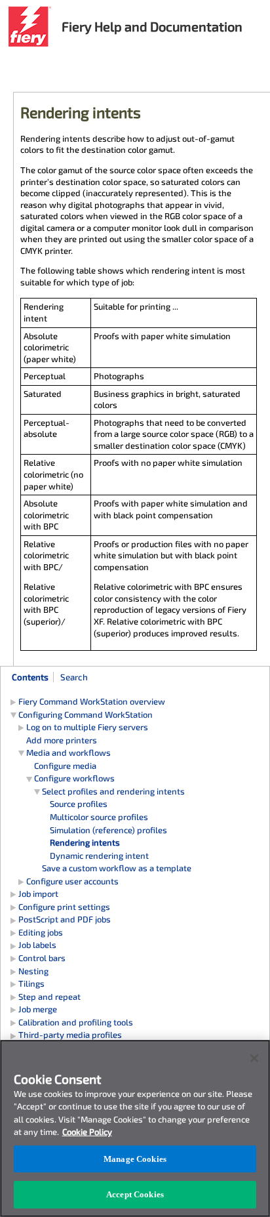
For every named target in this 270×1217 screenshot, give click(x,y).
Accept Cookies (135, 1194)
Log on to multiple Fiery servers (87, 727)
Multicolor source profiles (99, 817)
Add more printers (61, 740)
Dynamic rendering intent (99, 855)
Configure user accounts (72, 881)
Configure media (65, 765)
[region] (135, 1128)
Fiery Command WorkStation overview (91, 701)
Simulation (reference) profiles (108, 830)
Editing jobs (40, 932)
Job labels (37, 944)
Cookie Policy (87, 1131)
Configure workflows (74, 778)
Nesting (33, 971)
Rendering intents (85, 842)
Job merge (37, 1009)
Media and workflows (68, 752)
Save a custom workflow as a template (116, 868)
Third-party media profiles (70, 1034)
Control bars (42, 958)
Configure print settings (64, 906)
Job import (38, 893)
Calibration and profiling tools (75, 1022)
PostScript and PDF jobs (64, 919)
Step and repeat (49, 996)
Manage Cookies (135, 1159)
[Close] (254, 1058)
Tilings (31, 983)
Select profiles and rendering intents (113, 791)
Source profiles (78, 803)
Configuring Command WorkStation (85, 714)
